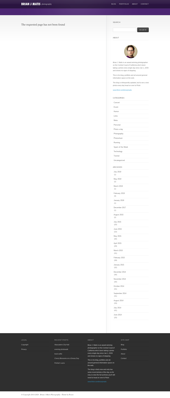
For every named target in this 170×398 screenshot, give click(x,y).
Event (116, 107)
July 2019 (117, 172)
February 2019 (119, 193)
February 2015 (119, 258)
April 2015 (117, 243)
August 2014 (118, 301)
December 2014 (120, 272)
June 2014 (118, 315)
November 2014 (120, 279)
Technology (118, 151)
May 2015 (117, 236)
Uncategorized (119, 160)
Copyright (24, 345)
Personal (117, 125)
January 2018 (119, 200)
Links (116, 116)
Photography (118, 134)
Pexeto (71, 394)
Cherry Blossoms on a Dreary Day (66, 358)
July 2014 (117, 308)
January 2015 (119, 265)
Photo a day (118, 129)
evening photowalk (61, 349)
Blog (113, 4)
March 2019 (118, 186)
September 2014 (120, 293)
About (135, 4)
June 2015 (118, 229)
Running (117, 143)
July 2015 (117, 222)
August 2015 (118, 215)
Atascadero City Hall (61, 345)
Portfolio (124, 4)
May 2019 (117, 179)
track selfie (58, 354)
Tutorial (116, 156)
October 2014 (119, 286)
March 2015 (118, 250)
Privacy (24, 349)
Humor (116, 111)
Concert (117, 103)
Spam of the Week (121, 147)
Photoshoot (118, 138)
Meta (116, 120)
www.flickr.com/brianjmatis (122, 90)
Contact (145, 4)
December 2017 (120, 208)
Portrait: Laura (59, 363)
